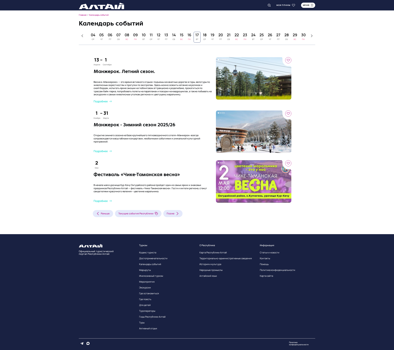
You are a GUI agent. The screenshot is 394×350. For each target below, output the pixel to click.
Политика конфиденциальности (277, 270)
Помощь (264, 264)
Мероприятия (147, 281)
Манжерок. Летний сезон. (124, 71)
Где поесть (145, 299)
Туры (142, 322)
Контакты (265, 258)
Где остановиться (149, 293)
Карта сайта (266, 275)
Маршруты (145, 270)
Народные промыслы (211, 270)
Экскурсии (145, 287)
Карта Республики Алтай (213, 252)
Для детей (145, 305)
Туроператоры (147, 311)
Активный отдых (148, 328)
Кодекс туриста (147, 252)
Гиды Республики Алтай (152, 316)
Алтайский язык (208, 275)
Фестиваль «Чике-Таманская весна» (137, 174)
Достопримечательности (153, 258)
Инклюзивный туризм (151, 275)
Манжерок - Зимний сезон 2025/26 (134, 124)
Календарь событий (150, 264)
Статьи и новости (269, 252)
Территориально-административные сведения (225, 258)
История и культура (210, 264)
